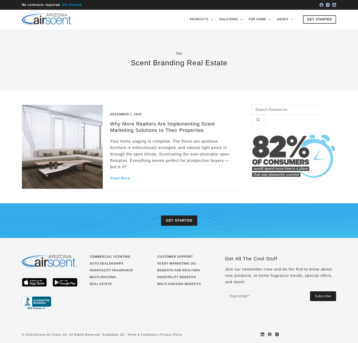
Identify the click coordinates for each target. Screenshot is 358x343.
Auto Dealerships (106, 263)
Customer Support (175, 256)
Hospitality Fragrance (111, 270)
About (283, 19)
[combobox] (287, 110)
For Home (257, 19)
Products (199, 19)
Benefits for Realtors (178, 270)
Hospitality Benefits (176, 277)
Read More (120, 178)
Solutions (228, 19)
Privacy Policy (171, 334)
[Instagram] (328, 5)
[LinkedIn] (334, 5)
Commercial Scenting (110, 256)
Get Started (72, 5)
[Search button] (258, 119)
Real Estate (101, 284)
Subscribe (323, 296)
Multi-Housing (103, 277)
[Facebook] (321, 5)
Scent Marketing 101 (176, 263)
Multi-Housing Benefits (179, 284)
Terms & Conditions (142, 334)
